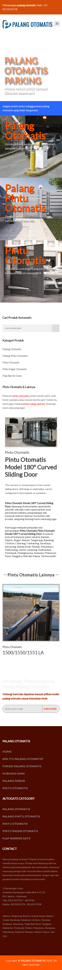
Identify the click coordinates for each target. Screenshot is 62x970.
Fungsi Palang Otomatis (21, 766)
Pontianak (11, 552)
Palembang (11, 549)
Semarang (10, 546)
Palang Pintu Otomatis (15, 355)
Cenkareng (33, 543)
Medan (36, 546)
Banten (45, 536)
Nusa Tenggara (13, 556)
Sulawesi (39, 552)
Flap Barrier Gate (12, 375)
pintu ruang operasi (34, 403)
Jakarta (35, 536)
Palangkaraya (25, 552)
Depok (9, 540)
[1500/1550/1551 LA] (31, 612)
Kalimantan (44, 549)
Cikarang (20, 543)
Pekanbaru (47, 546)
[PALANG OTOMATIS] (27, 24)
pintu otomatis (21, 395)
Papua (36, 556)
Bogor (17, 540)
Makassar (50, 552)
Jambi (22, 549)
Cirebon (9, 543)
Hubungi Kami (13, 773)
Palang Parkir (13, 780)
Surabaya (45, 543)
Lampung (32, 549)
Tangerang (37, 540)
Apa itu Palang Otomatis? (22, 758)
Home (7, 751)
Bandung (49, 540)
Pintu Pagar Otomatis (14, 369)
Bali (25, 556)
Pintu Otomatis (10, 362)
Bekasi (26, 540)
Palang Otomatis (11, 349)
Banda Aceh (24, 546)
